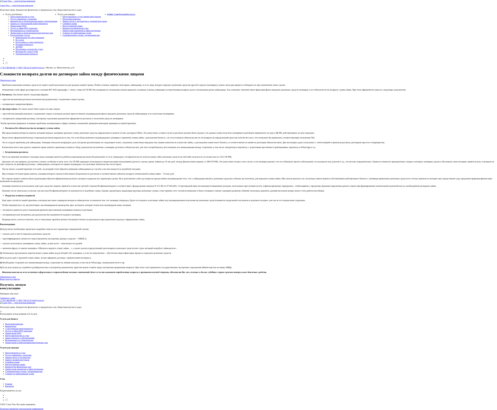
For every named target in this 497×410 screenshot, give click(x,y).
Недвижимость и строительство (24, 31)
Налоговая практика (72, 19)
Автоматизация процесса (27, 54)
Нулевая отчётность (24, 44)
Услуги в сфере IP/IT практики (23, 28)
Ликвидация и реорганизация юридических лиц (31, 33)
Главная (8, 384)
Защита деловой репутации (17, 360)
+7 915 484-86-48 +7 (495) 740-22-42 (16, 68)
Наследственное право (73, 26)
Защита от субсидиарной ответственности (29, 24)
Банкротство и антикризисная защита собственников (33, 21)
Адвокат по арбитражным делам (77, 33)
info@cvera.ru (38, 68)
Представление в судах (15, 353)
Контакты (131, 14)
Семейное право (70, 24)
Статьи (116, 14)
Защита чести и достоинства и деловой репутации (85, 21)
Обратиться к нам (8, 80)
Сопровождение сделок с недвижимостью (81, 35)
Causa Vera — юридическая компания (16, 5)
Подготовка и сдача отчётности (29, 42)
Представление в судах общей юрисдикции (82, 17)
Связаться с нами (7, 298)
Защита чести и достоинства (17, 357)
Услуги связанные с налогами (23, 19)
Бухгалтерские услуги (20, 35)
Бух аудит (20, 40)
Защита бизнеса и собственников (19, 338)
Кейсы (110, 14)
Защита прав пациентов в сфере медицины (82, 31)
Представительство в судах (22, 17)
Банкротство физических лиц (76, 28)
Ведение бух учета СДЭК (27, 51)
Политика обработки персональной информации (21, 409)
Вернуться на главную (10, 279)
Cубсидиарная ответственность (19, 329)
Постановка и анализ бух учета (29, 49)
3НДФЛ (19, 47)
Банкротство (10, 326)
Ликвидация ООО (18, 26)
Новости (123, 14)
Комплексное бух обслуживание (30, 38)
